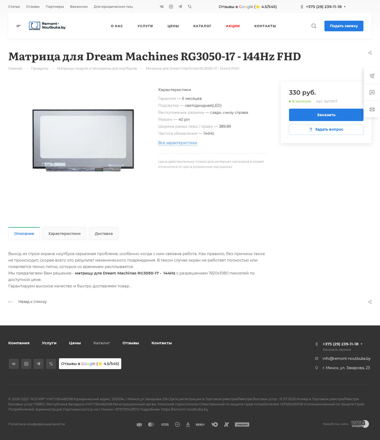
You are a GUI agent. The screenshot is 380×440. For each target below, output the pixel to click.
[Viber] (189, 6)
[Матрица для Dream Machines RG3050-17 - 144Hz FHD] (83, 140)
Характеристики (64, 233)
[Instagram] (170, 6)
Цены (75, 342)
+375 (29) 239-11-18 (324, 6)
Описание (24, 233)
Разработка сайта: (335, 424)
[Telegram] (180, 6)
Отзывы (131, 342)
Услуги (49, 342)
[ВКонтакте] (161, 6)
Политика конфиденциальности (36, 424)
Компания (18, 342)
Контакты (161, 342)
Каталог (101, 342)
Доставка (104, 233)
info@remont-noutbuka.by (347, 358)
